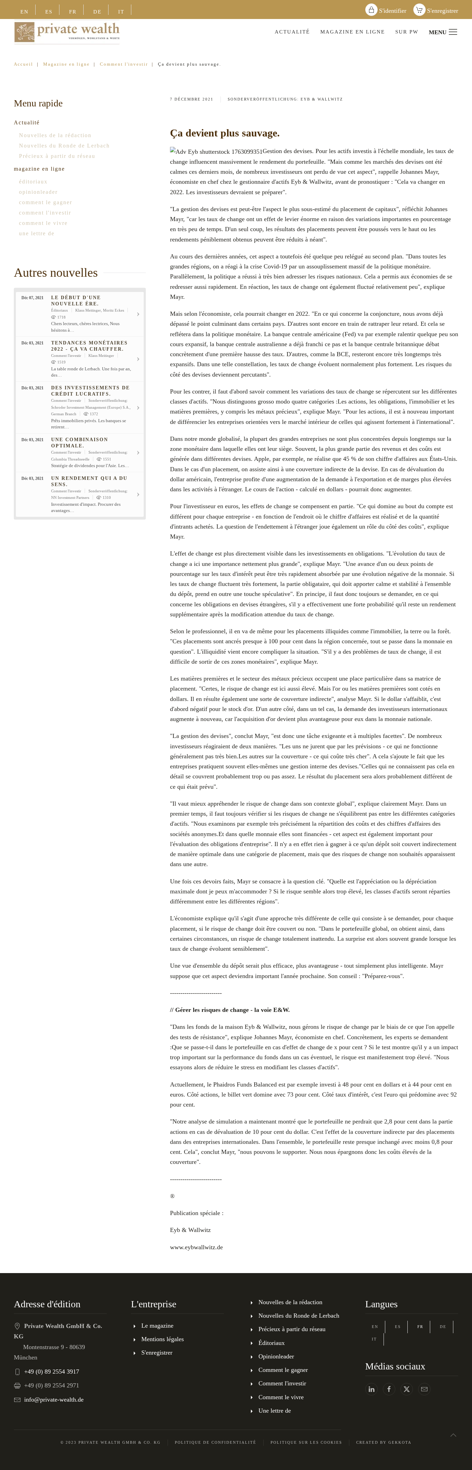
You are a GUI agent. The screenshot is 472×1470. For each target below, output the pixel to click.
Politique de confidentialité (215, 1442)
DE (97, 12)
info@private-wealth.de (54, 1399)
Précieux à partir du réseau (57, 156)
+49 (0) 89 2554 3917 (51, 1371)
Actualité (27, 122)
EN (24, 12)
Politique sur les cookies (306, 1442)
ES (49, 12)
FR (73, 12)
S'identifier (392, 10)
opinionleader (38, 192)
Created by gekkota (384, 1442)
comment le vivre (43, 223)
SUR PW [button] (406, 32)
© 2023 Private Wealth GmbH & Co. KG (110, 1442)
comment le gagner (45, 202)
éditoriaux (33, 181)
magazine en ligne (39, 169)
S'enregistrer (442, 10)
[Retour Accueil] (67, 32)
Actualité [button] (292, 32)
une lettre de (37, 233)
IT (121, 12)
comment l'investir (45, 213)
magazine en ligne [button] (352, 32)
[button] (453, 1435)
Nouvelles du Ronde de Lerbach (64, 146)
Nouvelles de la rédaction (55, 135)
